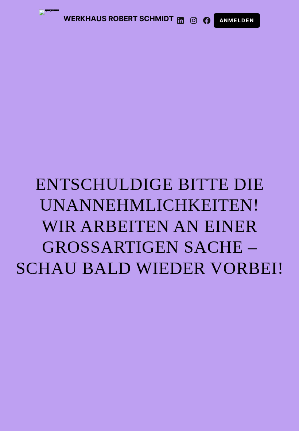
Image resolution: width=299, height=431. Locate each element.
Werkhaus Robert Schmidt (118, 18)
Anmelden (237, 20)
